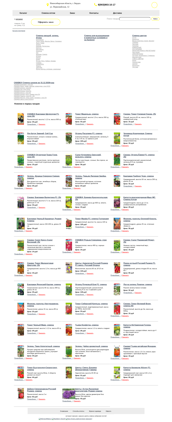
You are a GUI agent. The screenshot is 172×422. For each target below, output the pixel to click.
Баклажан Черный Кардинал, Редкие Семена (44, 220)
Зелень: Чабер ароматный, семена (91, 346)
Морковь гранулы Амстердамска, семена (43, 305)
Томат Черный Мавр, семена (40, 325)
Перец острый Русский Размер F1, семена (139, 264)
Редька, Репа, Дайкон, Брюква (46, 61)
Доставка (117, 13)
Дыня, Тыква (40, 43)
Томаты (38, 66)
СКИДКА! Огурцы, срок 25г (22, 91)
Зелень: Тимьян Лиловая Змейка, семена (90, 177)
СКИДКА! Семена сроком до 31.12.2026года (34, 83)
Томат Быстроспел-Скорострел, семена (42, 369)
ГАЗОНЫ (135, 42)
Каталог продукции (19, 31)
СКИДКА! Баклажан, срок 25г (23, 84)
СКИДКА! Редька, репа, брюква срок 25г (27, 94)
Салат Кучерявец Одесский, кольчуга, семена (88, 156)
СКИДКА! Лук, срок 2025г (22, 89)
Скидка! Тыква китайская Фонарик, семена (139, 347)
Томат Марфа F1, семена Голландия (92, 219)
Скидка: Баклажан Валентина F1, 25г (44, 197)
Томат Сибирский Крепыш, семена (91, 304)
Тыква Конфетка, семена (87, 325)
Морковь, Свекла (41, 54)
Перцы (38, 58)
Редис (38, 59)
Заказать (42, 124)
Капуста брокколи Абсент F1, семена (137, 369)
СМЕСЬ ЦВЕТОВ (137, 59)
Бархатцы (135, 39)
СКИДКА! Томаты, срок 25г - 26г (24, 96)
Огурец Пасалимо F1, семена (88, 134)
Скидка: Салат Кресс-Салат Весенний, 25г (40, 241)
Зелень (38, 44)
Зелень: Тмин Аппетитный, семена (43, 346)
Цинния (134, 64)
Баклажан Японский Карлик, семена (44, 285)
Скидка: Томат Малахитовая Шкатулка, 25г (40, 264)
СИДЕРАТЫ (40, 64)
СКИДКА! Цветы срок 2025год (24, 99)
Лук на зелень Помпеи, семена (137, 285)
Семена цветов (139, 36)
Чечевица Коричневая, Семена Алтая (137, 135)
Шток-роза (135, 65)
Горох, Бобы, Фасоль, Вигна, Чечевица (49, 41)
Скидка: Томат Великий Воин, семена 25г (137, 305)
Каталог (23, 13)
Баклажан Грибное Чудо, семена (138, 176)
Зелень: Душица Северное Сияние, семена (43, 177)
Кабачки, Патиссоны (43, 46)
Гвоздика (135, 44)
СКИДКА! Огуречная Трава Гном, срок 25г (42, 156)
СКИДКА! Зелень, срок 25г (22, 88)
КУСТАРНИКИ (137, 49)
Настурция (136, 52)
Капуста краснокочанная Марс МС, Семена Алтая (139, 198)
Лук (37, 53)
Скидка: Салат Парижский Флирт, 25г (139, 241)
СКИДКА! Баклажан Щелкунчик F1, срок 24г (43, 115)
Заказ (72, 13)
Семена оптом (48, 13)
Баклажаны (40, 40)
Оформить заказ (45, 22)
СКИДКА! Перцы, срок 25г (22, 93)
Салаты (38, 62)
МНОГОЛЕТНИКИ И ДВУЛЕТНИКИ (143, 51)
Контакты (94, 13)
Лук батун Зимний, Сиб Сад (40, 134)
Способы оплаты (78, 411)
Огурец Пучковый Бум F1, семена (91, 285)
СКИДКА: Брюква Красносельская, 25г (91, 198)
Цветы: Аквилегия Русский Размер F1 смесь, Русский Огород (91, 264)
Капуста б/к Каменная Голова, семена (137, 326)
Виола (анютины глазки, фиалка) (143, 41)
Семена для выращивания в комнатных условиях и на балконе (96, 38)
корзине (19, 19)
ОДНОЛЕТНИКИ (137, 54)
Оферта (108, 411)
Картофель (40, 49)
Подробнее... (32, 124)
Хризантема (136, 62)
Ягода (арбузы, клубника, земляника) (48, 69)
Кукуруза (39, 51)
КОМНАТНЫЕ (136, 47)
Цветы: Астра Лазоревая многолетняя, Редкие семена (88, 390)
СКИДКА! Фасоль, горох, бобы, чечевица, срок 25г (30, 98)
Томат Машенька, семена (87, 114)
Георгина (135, 46)
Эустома (135, 67)
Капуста (38, 48)
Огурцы (38, 56)
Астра (134, 37)
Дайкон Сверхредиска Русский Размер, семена (41, 390)
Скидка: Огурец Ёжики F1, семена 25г (139, 156)
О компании (64, 411)
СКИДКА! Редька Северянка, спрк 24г (91, 241)
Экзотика (39, 67)
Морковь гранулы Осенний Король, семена (140, 220)
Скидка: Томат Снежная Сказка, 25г (139, 114)
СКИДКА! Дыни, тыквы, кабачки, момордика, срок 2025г (32, 86)
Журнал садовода (95, 411)
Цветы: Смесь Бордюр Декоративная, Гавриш (86, 369)
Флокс (134, 60)
